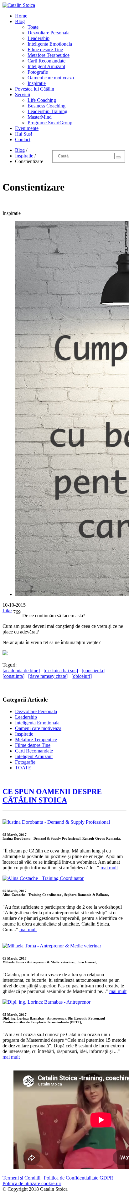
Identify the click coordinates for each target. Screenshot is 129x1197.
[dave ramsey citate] (48, 676)
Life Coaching (42, 100)
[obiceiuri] (81, 676)
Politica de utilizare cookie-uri (32, 1183)
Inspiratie (37, 83)
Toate (33, 27)
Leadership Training (47, 111)
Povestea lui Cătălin (34, 89)
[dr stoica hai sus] (61, 670)
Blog (20, 21)
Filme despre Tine (45, 49)
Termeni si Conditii (22, 1177)
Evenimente (27, 128)
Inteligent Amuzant (46, 66)
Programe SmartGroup (50, 122)
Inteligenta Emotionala (50, 44)
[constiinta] (13, 676)
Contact (22, 139)
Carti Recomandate (46, 60)
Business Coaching (46, 105)
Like (7, 610)
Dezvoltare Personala (49, 32)
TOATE (23, 767)
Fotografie (38, 72)
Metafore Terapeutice (49, 55)
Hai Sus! (23, 134)
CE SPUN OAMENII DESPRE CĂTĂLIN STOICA (52, 795)
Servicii (22, 94)
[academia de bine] (21, 670)
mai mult (109, 867)
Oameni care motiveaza (51, 77)
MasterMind (40, 117)
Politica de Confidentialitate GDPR (79, 1177)
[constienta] (93, 670)
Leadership (38, 38)
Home (21, 15)
